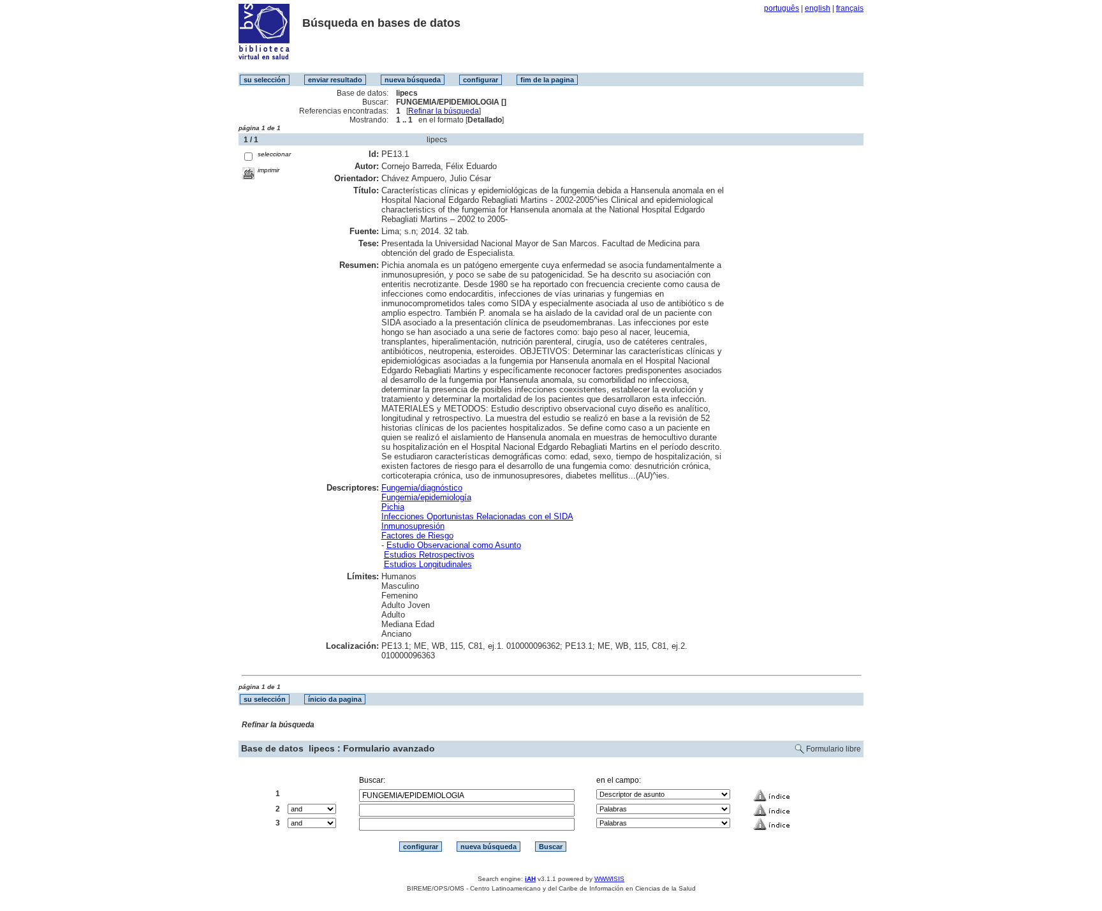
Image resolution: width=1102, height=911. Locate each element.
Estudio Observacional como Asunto (453, 545)
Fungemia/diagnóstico (421, 488)
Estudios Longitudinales (428, 564)
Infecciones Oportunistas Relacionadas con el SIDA (477, 516)
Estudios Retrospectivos (429, 554)
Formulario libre (833, 748)
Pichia (392, 507)
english (817, 8)
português (781, 8)
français (849, 8)
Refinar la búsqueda (443, 111)
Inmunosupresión (412, 526)
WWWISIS (609, 878)
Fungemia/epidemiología (426, 497)
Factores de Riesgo (417, 535)
